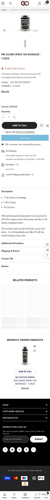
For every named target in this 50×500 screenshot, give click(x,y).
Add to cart (19, 125)
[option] (25, 23)
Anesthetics (13, 9)
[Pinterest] (19, 449)
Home (3, 9)
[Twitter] (33, 449)
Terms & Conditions (25, 132)
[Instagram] (12, 449)
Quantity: (6, 111)
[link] (12, 322)
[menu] (3, 3)
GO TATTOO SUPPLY (20, 82)
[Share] (47, 125)
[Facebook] (5, 449)
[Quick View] (35, 346)
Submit (39, 439)
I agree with (10, 132)
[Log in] (39, 3)
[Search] (10, 3)
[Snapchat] (26, 449)
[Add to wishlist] (41, 125)
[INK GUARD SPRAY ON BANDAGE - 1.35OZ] (25, 356)
